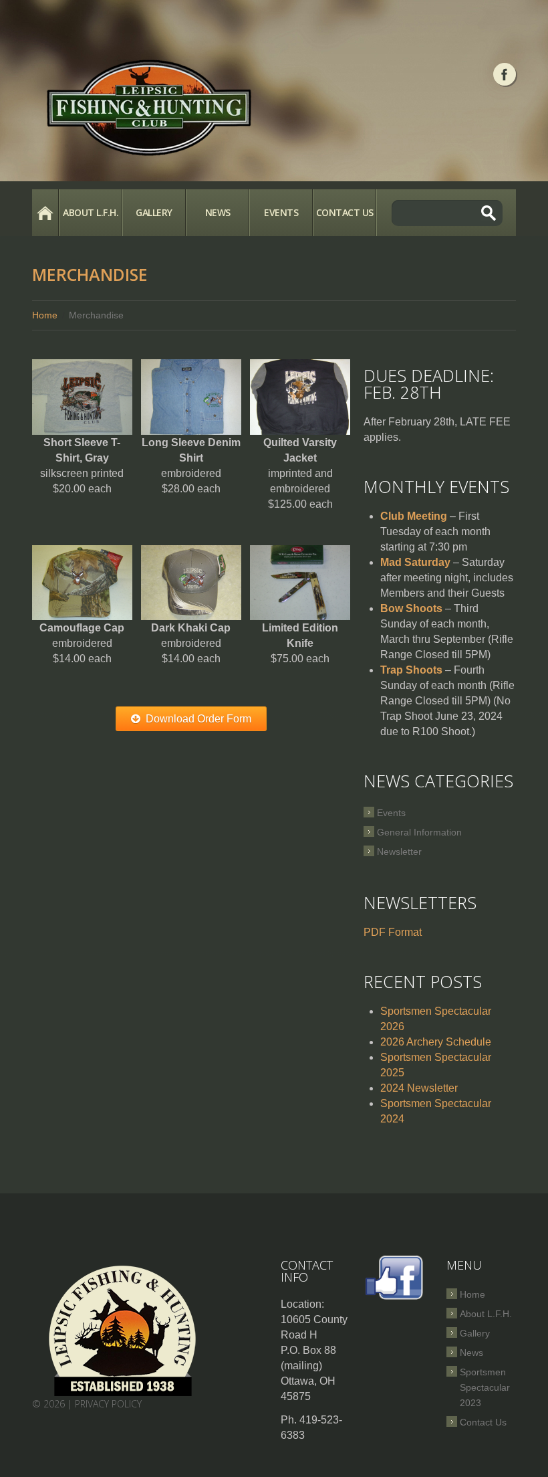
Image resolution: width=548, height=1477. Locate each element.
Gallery (154, 212)
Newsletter (399, 851)
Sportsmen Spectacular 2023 (485, 1387)
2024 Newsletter (419, 1088)
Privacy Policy (108, 1403)
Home (45, 212)
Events (281, 212)
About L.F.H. (90, 212)
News (218, 212)
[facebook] (504, 74)
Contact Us (345, 212)
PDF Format (393, 932)
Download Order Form (198, 718)
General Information (419, 832)
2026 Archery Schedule (435, 1042)
